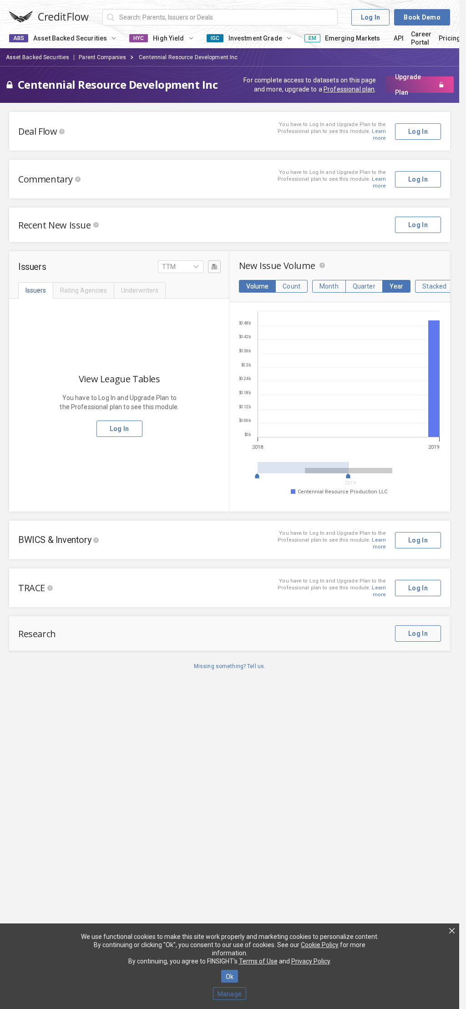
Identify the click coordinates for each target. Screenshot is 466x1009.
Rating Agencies (83, 290)
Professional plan (349, 89)
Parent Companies (102, 57)
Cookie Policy (320, 944)
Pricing (450, 38)
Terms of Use (258, 961)
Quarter (364, 286)
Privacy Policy (310, 961)
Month (329, 286)
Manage (230, 994)
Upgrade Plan (408, 84)
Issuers (35, 290)
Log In (370, 17)
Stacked (434, 286)
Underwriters (139, 290)
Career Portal (421, 38)
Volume (257, 286)
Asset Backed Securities (38, 57)
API (399, 38)
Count (291, 286)
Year (397, 286)
